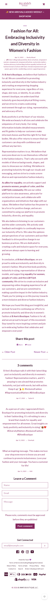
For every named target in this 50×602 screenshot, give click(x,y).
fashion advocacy (10, 64)
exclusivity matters (39, 62)
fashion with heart (21, 67)
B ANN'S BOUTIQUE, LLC (28, 588)
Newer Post (40, 352)
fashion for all (41, 64)
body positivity (22, 60)
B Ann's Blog (12, 60)
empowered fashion (25, 62)
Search (20, 569)
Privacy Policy (34, 566)
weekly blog (22, 69)
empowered (13, 62)
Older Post (9, 352)
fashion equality (30, 64)
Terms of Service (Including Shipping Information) (26, 563)
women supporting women (36, 69)
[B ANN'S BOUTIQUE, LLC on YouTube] (32, 552)
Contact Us (12, 569)
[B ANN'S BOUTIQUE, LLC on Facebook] (17, 552)
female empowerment (36, 67)
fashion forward (9, 67)
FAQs (43, 566)
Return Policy (11, 566)
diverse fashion (33, 60)
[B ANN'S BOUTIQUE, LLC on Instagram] (27, 552)
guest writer (14, 69)
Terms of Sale (22, 566)
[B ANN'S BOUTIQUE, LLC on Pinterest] (22, 552)
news (25, 26)
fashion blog (20, 64)
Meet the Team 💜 (25, 560)
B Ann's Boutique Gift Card (34, 569)
